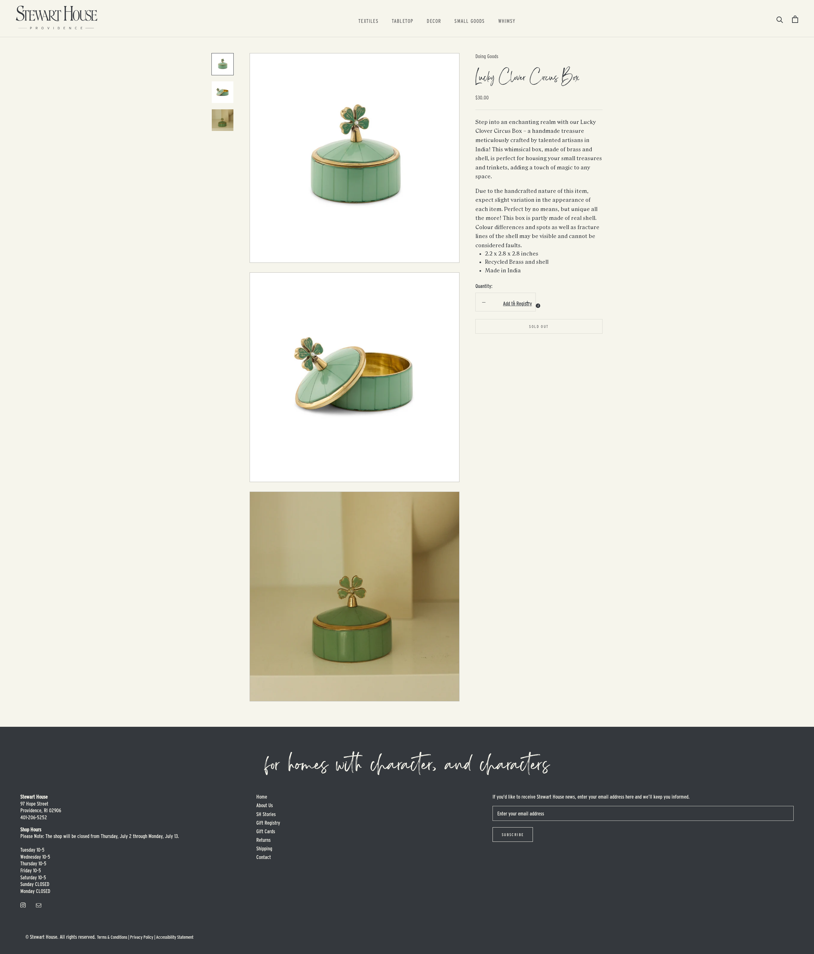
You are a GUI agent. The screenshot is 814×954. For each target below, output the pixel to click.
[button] (500, 303)
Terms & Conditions (112, 937)
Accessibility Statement (174, 937)
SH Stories (266, 814)
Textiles (368, 20)
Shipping (264, 848)
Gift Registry (268, 822)
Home (261, 796)
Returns (263, 839)
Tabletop (403, 20)
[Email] (38, 904)
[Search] (779, 19)
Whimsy (506, 20)
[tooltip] (538, 305)
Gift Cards (265, 831)
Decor (434, 20)
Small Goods (469, 20)
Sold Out (538, 326)
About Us (264, 805)
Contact (263, 857)
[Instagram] (23, 904)
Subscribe (513, 834)
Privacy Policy (141, 937)
